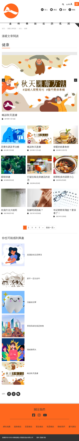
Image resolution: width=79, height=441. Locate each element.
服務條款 (17, 427)
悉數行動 (43, 437)
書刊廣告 (72, 427)
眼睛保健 (5, 177)
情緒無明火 (31, 349)
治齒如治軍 (31, 302)
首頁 (3, 28)
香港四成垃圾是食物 (35, 326)
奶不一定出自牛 (33, 278)
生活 (20, 28)
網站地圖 (6, 427)
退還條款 (28, 427)
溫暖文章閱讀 (11, 28)
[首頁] (11, 11)
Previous (3, 80)
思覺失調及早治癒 (10, 147)
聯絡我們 (61, 427)
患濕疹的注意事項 (34, 255)
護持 (64, 10)
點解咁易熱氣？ (35, 210)
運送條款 (39, 427)
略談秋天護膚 (9, 115)
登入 (46, 10)
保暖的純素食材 (61, 147)
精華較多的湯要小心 (63, 177)
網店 (55, 10)
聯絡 (73, 10)
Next (75, 80)
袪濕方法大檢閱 (9, 210)
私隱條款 (50, 427)
